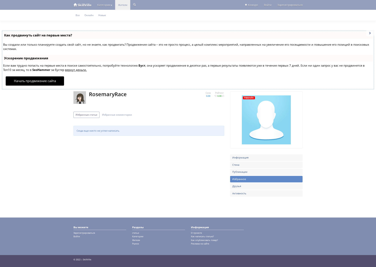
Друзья (236, 186)
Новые (102, 15)
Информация (240, 157)
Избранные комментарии (117, 114)
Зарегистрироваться (290, 5)
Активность (239, 193)
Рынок (135, 243)
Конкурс (252, 5)
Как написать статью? (202, 236)
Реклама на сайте (200, 243)
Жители (122, 5)
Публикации (239, 172)
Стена (235, 165)
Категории (103, 5)
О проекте (196, 232)
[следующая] (370, 32)
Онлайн (89, 15)
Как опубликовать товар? (204, 240)
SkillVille (84, 5)
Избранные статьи (86, 114)
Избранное (239, 179)
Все (78, 15)
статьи (135, 232)
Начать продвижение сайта (35, 81)
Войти (267, 5)
